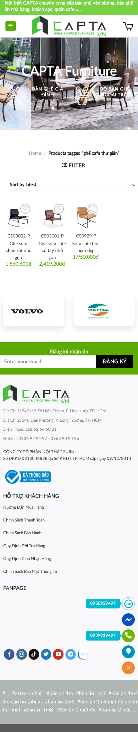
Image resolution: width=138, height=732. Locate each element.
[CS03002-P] (18, 215)
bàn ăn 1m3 (92, 693)
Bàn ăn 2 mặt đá (77, 709)
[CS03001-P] (52, 215)
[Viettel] (104, 310)
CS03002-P (18, 236)
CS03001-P (52, 236)
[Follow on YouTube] (58, 654)
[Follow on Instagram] (21, 654)
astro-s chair (29, 693)
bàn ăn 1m (61, 693)
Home (35, 153)
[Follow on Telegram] (70, 654)
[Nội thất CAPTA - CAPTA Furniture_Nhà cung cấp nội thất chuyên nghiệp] (69, 26)
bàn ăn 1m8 (40, 709)
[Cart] (128, 26)
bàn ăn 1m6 (61, 701)
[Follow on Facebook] (9, 654)
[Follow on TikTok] (34, 654)
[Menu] (10, 26)
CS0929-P (86, 236)
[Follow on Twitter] (46, 654)
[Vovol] (33, 310)
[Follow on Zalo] (83, 654)
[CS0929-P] (85, 215)
